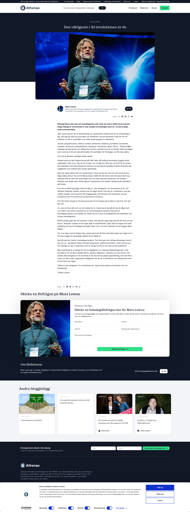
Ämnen (154, 8)
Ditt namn (79, 322)
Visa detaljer (120, 508)
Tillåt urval (160, 494)
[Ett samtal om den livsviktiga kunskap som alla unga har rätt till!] (114, 404)
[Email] (132, 117)
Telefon (77, 329)
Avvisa (160, 500)
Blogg (78, 1)
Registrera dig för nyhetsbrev (92, 1)
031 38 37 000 (165, 1)
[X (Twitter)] (119, 117)
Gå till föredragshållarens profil (146, 371)
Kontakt (165, 8)
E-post (124, 322)
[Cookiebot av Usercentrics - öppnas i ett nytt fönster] (26, 508)
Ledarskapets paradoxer (31, 420)
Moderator (144, 8)
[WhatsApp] (128, 117)
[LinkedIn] (122, 117)
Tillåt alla (160, 487)
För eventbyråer (69, 1)
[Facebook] (125, 117)
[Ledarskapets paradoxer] (37, 404)
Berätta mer (127, 1)
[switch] (71, 508)
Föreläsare (133, 8)
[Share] (79, 287)
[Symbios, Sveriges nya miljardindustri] (153, 404)
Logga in (136, 1)
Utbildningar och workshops (112, 1)
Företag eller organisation (130, 329)
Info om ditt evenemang (83, 335)
